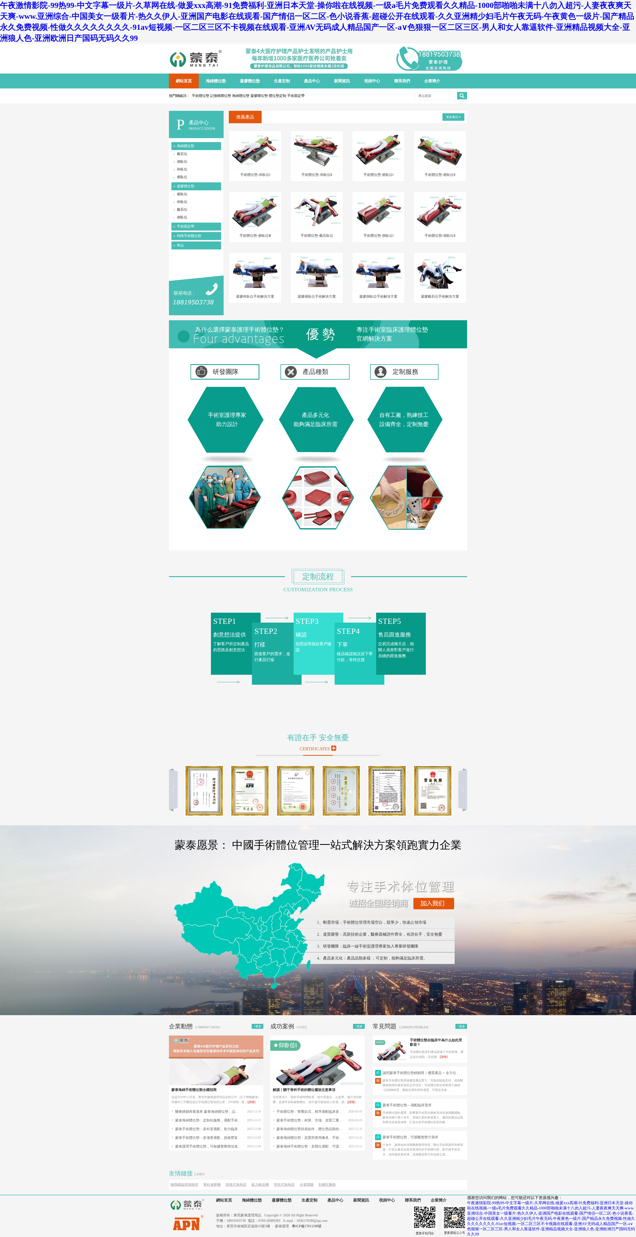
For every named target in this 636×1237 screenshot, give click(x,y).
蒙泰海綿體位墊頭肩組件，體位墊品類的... (309, 1129)
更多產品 (452, 117)
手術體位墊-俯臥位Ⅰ (378, 175)
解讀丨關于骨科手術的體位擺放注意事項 (304, 1090)
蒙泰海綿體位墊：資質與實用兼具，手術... (309, 1138)
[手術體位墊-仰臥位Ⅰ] (255, 168)
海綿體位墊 (185, 146)
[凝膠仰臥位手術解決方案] (255, 290)
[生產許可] (204, 815)
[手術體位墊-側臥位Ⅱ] (440, 229)
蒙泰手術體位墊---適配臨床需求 (407, 1105)
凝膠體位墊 (185, 186)
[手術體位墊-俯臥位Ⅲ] (255, 229)
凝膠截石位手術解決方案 (440, 296)
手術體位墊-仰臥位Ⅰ (255, 175)
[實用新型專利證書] (296, 815)
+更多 (257, 1026)
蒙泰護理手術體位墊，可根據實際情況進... (208, 1146)
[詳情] (251, 1102)
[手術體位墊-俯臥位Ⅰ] (378, 168)
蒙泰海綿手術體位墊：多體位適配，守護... (309, 1146)
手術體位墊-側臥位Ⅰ (378, 236)
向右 (461, 789)
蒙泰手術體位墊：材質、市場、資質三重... (309, 1120)
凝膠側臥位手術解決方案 (378, 296)
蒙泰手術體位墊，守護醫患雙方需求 (410, 1137)
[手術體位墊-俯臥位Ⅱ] (440, 168)
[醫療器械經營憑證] (387, 815)
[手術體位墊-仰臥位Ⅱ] (317, 168)
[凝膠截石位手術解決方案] (440, 290)
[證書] (433, 815)
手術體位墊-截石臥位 (317, 236)
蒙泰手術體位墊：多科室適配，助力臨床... (208, 1129)
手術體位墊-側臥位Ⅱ (440, 236)
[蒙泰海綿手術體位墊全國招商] (216, 1084)
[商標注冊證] (250, 815)
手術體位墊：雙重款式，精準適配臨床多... (309, 1112)
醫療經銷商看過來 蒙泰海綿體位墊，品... (206, 1112)
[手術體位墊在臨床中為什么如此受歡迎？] (391, 1059)
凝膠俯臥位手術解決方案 (317, 296)
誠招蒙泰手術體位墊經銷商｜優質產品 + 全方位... (421, 1073)
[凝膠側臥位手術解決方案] (378, 290)
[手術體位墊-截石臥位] (317, 229)
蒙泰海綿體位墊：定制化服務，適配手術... (208, 1120)
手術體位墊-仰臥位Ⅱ (316, 175)
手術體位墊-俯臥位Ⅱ (440, 175)
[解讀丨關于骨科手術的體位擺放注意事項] (317, 1084)
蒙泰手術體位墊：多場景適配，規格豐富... (208, 1138)
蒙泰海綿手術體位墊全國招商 (194, 1090)
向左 (175, 789)
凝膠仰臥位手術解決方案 (255, 296)
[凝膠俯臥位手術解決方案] (317, 290)
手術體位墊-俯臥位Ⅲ (255, 236)
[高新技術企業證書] (341, 815)
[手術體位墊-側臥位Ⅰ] (378, 229)
